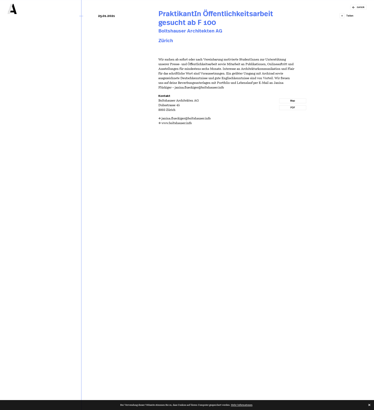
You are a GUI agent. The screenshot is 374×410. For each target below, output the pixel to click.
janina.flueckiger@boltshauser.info (186, 118)
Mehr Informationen (241, 405)
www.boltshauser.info (176, 123)
